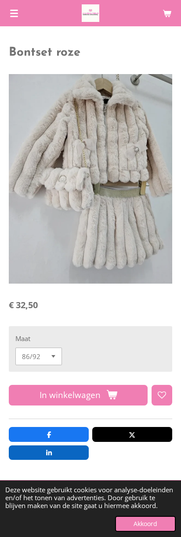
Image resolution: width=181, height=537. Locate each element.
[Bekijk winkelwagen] (167, 13)
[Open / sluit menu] (14, 13)
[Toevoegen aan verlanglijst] (162, 395)
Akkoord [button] (145, 524)
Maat (22, 338)
